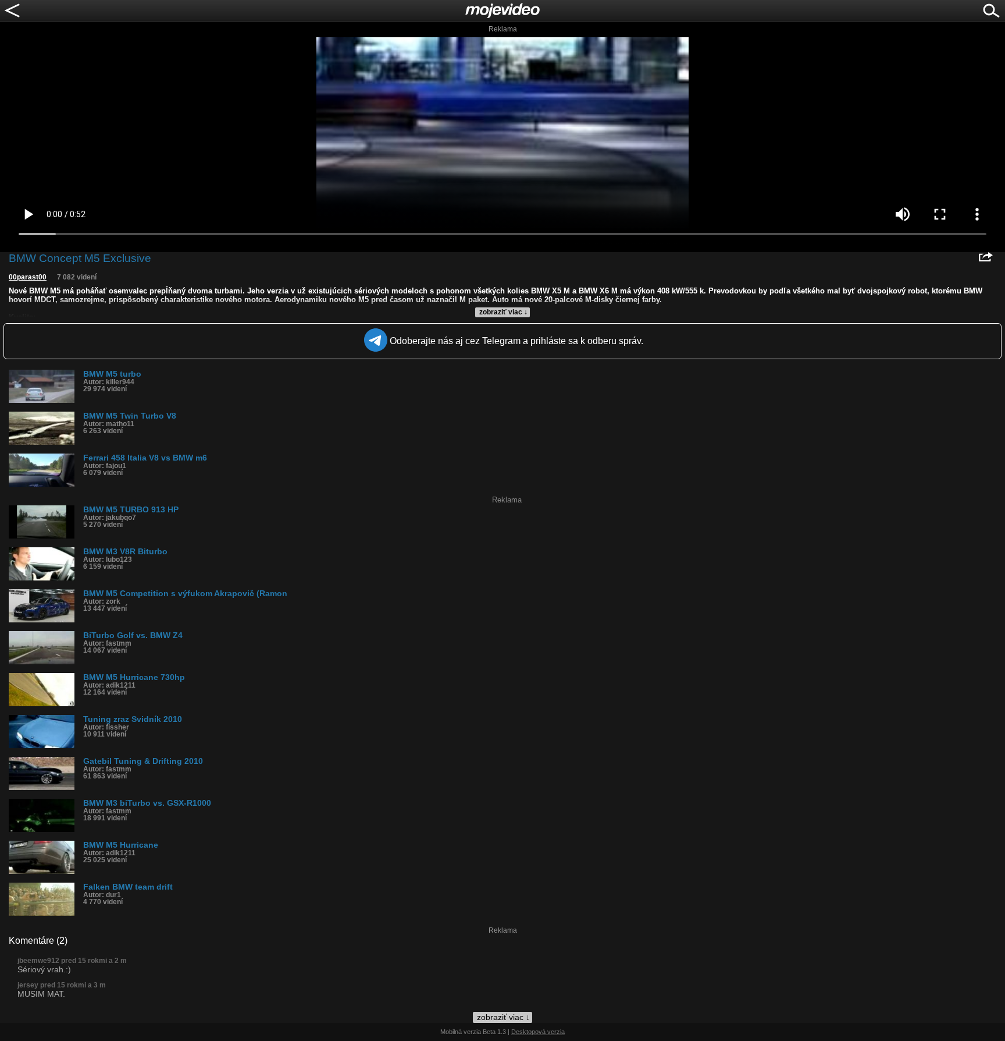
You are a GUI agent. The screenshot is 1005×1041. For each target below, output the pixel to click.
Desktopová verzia (538, 1031)
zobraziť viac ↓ (503, 312)
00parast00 (28, 277)
